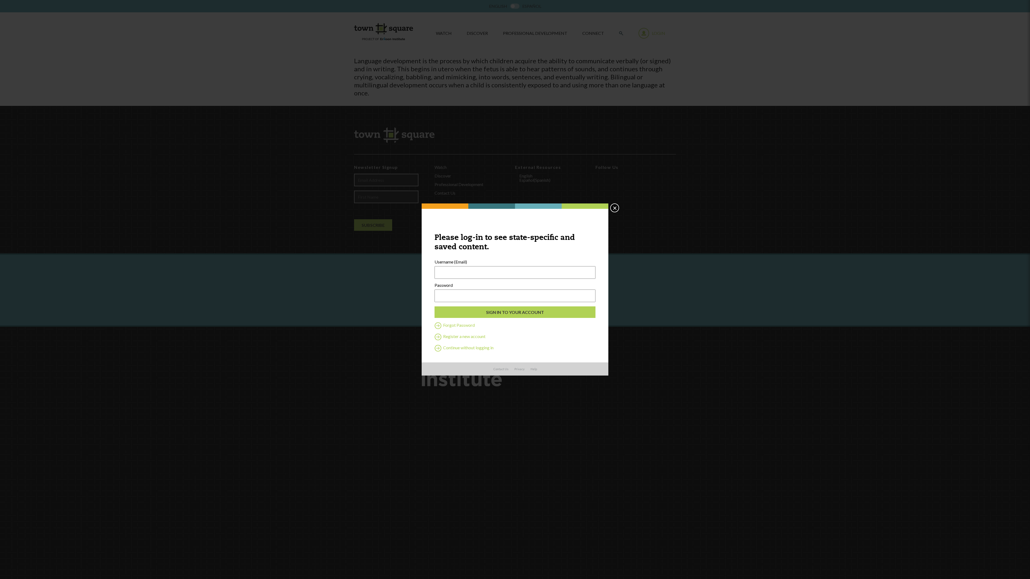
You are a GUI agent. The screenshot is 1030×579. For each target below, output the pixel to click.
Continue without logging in (468, 347)
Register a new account (463, 336)
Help (534, 369)
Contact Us (501, 369)
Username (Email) (451, 262)
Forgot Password (458, 325)
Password (444, 285)
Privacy (519, 369)
